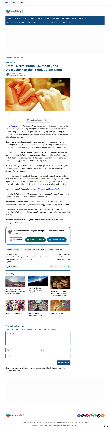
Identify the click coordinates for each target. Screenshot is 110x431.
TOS (75, 422)
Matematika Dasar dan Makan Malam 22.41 (36, 314)
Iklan (51, 422)
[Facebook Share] (51, 266)
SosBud (31, 18)
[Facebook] (79, 416)
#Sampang (44, 23)
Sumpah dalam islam (14, 249)
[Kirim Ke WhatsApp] (68, 266)
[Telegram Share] (64, 266)
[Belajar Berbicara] (60, 305)
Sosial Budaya (10, 62)
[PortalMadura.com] (14, 11)
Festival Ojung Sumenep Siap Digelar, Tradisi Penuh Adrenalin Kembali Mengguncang (15, 291)
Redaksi (44, 422)
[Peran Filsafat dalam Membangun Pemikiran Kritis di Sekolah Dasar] (60, 282)
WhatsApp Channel (37, 240)
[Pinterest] (87, 416)
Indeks (13, 2)
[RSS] (103, 416)
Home (9, 18)
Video (21, 2)
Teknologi (65, 18)
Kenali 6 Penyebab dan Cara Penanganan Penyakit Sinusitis (55, 256)
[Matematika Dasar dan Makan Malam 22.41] (38, 305)
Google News (17, 240)
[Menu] (6, 2)
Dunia (74, 18)
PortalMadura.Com (13, 126)
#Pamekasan (55, 23)
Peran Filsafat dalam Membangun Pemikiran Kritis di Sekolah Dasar (58, 293)
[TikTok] (99, 416)
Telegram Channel (58, 240)
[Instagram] (91, 416)
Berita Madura (19, 18)
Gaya (47, 18)
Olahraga (55, 18)
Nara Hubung (34, 422)
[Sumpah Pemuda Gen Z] (15, 305)
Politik (39, 18)
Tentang (24, 422)
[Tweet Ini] (56, 266)
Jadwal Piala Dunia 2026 (16, 23)
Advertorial (83, 18)
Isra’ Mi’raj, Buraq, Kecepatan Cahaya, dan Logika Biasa (36, 290)
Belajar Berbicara (56, 313)
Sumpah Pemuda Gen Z (13, 313)
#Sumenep (67, 23)
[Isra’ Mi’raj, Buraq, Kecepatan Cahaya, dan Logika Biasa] (38, 281)
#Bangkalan (32, 23)
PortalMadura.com (15, 74)
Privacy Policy (84, 422)
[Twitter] (83, 416)
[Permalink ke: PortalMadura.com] (7, 74)
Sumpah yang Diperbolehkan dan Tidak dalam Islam (44, 249)
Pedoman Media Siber (63, 422)
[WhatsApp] (95, 416)
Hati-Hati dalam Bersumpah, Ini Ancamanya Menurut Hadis (37, 189)
